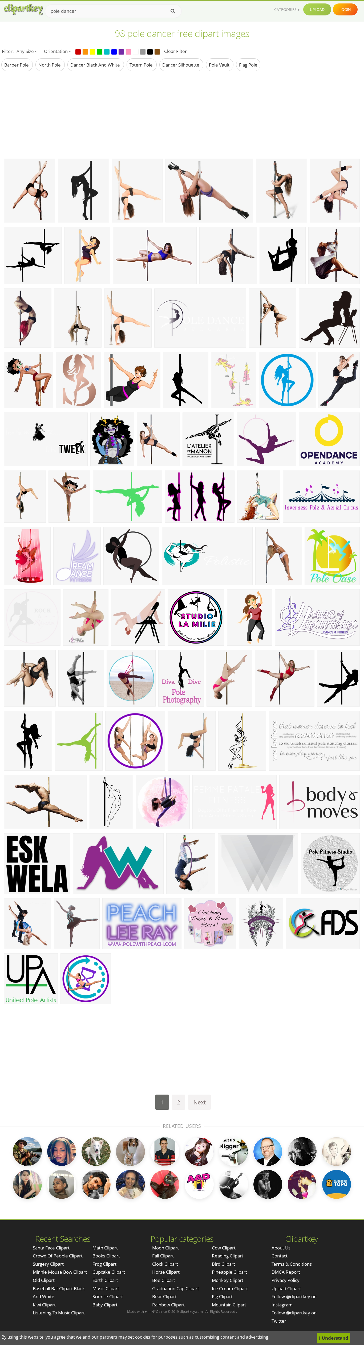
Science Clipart (107, 1296)
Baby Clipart (105, 1305)
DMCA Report (286, 1272)
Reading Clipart (227, 1256)
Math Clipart (105, 1248)
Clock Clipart (165, 1264)
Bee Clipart (163, 1280)
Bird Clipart (223, 1264)
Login (345, 9)
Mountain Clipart (229, 1305)
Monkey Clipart (227, 1280)
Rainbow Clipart (168, 1305)
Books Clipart (106, 1256)
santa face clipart (51, 1248)
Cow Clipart (224, 1248)
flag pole (248, 65)
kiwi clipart (44, 1305)
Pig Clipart (222, 1296)
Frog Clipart (104, 1264)
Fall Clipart (163, 1256)
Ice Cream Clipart (230, 1288)
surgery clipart (48, 1264)
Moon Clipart (165, 1248)
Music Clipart (105, 1288)
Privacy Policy (286, 1280)
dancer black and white (95, 65)
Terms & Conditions (292, 1264)
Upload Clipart (286, 1288)
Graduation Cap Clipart (175, 1288)
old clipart (44, 1280)
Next (199, 1102)
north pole (50, 65)
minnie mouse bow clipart (60, 1272)
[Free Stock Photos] (23, 9)
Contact (280, 1256)
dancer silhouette (181, 65)
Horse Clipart (166, 1272)
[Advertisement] (182, 114)
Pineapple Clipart (229, 1272)
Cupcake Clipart (108, 1272)
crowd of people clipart (58, 1256)
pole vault (219, 65)
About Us (281, 1248)
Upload (317, 9)
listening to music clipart (59, 1313)
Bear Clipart (164, 1296)
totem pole (142, 65)
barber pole (17, 65)
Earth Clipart (105, 1280)
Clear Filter (175, 51)
